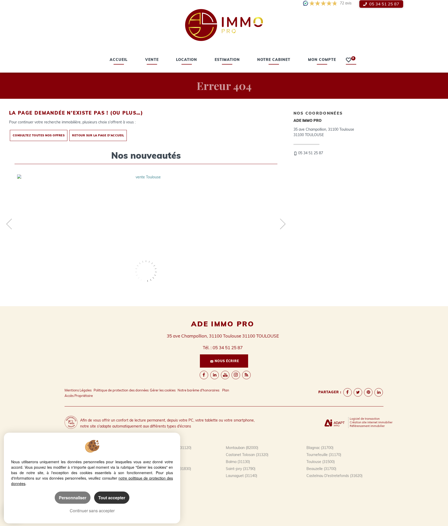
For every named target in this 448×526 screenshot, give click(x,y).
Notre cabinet (273, 60)
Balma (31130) (238, 461)
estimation (227, 60)
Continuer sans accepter (92, 511)
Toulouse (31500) (320, 461)
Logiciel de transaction (365, 418)
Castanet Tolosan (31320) (247, 454)
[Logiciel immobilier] (334, 422)
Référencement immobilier (367, 426)
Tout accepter (111, 498)
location (186, 60)
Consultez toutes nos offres (39, 135)
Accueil (119, 60)
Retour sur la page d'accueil (98, 135)
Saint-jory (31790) (240, 468)
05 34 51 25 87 (383, 3)
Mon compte (322, 60)
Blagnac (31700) (319, 447)
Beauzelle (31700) (321, 468)
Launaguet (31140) (241, 475)
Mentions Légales (78, 390)
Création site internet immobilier (371, 422)
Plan (225, 390)
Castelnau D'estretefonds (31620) (334, 475)
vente (152, 60)
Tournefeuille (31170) (323, 454)
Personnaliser (72, 498)
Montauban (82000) (242, 447)
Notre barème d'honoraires (199, 390)
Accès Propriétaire (79, 396)
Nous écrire (227, 361)
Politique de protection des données (121, 390)
